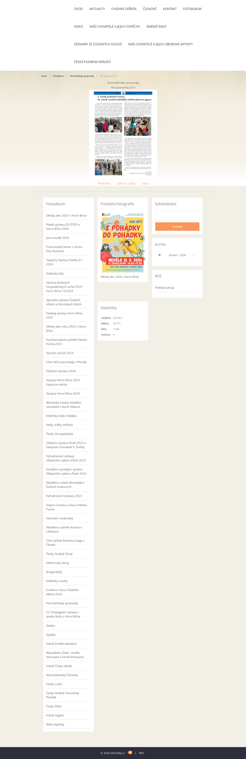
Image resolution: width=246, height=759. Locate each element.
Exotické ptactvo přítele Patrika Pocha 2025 (66, 342)
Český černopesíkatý (59, 434)
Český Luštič (54, 684)
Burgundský (54, 572)
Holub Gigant (55, 715)
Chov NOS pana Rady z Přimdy (66, 362)
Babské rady (156, 26)
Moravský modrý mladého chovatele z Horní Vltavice (63, 405)
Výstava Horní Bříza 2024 (63, 393)
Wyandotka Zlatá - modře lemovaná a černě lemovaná (64, 655)
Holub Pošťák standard (61, 644)
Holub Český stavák (59, 666)
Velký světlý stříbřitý (59, 425)
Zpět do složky (126, 183)
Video (78, 26)
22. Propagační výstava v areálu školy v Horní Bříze (63, 614)
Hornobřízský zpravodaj (82, 75)
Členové (149, 9)
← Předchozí (102, 183)
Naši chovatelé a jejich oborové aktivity (160, 44)
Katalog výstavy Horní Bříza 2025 (64, 315)
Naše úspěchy (55, 724)
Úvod (78, 9)
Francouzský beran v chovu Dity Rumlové (64, 249)
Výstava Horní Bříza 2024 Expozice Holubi (63, 382)
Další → (147, 183)
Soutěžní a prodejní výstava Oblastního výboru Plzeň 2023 (66, 471)
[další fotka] (198, 134)
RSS (141, 753)
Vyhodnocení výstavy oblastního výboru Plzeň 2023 (66, 458)
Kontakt (170, 9)
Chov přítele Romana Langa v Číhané (65, 543)
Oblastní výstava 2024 (61, 371)
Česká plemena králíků (92, 62)
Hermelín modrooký (59, 518)
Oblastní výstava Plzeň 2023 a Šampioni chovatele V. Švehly (66, 445)
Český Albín (54, 706)
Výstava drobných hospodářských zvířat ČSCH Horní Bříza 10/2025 (64, 287)
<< (160, 255)
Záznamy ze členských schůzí (98, 44)
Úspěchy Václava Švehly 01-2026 (64, 262)
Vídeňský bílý (55, 273)
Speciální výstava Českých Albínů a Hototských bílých (63, 302)
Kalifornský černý (57, 563)
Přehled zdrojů (164, 288)
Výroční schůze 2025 (60, 353)
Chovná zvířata (123, 9)
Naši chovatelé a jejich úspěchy (115, 26)
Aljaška (51, 635)
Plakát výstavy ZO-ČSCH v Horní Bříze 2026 (63, 227)
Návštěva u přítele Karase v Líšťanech (64, 529)
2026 (183, 255)
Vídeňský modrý (57, 581)
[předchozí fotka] (47, 134)
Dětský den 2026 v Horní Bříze (66, 215)
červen (173, 255)
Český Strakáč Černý (59, 554)
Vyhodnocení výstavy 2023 (64, 496)
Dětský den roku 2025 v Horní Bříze (66, 328)
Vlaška (50, 625)
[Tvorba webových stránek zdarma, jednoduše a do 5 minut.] (130, 752)
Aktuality (97, 9)
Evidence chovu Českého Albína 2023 (62, 592)
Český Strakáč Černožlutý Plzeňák (62, 695)
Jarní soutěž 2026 (57, 238)
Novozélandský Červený (62, 675)
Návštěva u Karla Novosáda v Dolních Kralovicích (65, 485)
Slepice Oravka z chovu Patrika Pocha (66, 507)
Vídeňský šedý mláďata (61, 416)
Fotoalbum (192, 9)
